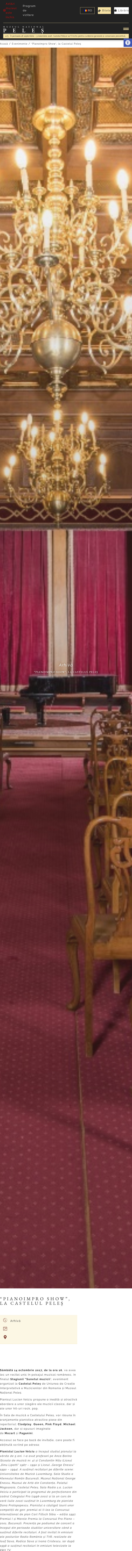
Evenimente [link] (20, 43)
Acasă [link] (4, 43)
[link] (128, 42)
